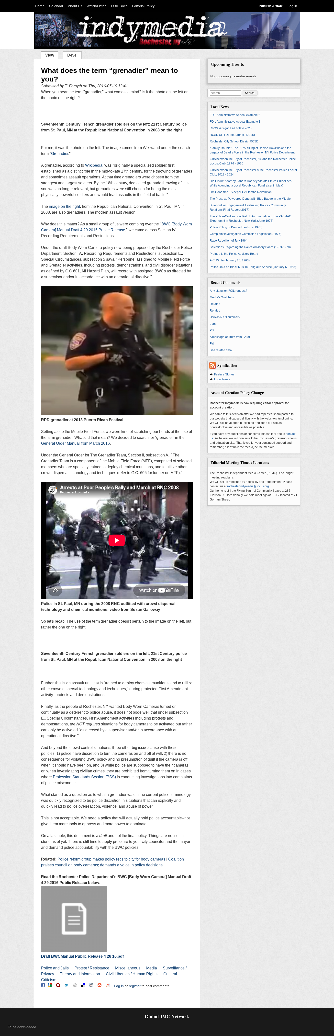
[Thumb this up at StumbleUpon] (99, 986)
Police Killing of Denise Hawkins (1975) (236, 227)
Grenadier (59, 153)
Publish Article (271, 6)
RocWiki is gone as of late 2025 (231, 128)
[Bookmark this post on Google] (50, 986)
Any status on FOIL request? (228, 290)
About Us (75, 6)
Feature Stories (224, 374)
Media (151, 968)
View (51, 54)
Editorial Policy (143, 6)
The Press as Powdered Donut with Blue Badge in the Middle (250, 198)
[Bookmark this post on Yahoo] (108, 986)
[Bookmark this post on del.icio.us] (83, 986)
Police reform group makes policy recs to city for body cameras (111, 859)
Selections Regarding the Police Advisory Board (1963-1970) (250, 247)
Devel (72, 55)
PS (212, 330)
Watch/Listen (96, 6)
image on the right (64, 206)
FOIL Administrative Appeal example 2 (235, 115)
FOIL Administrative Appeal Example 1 (235, 121)
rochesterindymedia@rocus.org (248, 486)
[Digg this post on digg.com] (75, 986)
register (135, 986)
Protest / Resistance (92, 968)
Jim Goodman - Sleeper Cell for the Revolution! (241, 192)
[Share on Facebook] (43, 986)
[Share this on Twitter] (66, 986)
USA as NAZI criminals (225, 317)
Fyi (212, 343)
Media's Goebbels (222, 297)
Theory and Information (80, 974)
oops (213, 324)
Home (40, 6)
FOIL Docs (119, 6)
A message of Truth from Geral (230, 337)
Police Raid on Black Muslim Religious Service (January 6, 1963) (253, 267)
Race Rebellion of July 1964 (228, 240)
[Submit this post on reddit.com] (91, 986)
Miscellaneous (127, 968)
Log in (292, 6)
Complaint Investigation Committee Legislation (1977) (245, 234)
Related (215, 304)
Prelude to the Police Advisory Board (234, 254)
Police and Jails (55, 968)
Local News (222, 379)
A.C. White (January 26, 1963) (230, 260)
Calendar (56, 6)
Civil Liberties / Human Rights (131, 974)
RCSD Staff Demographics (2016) (232, 135)
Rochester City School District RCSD (234, 141)
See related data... (222, 350)
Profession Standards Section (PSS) (84, 777)
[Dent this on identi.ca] (58, 986)
